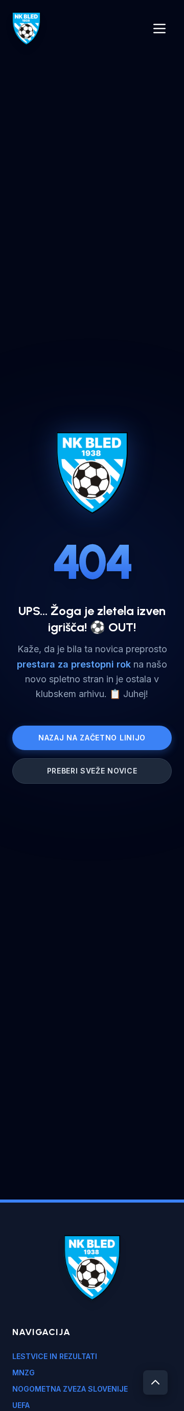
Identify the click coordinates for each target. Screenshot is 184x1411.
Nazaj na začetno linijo (92, 737)
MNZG (23, 1372)
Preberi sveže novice (92, 770)
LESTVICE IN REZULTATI (54, 1356)
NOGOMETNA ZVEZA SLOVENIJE (70, 1389)
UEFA (21, 1405)
